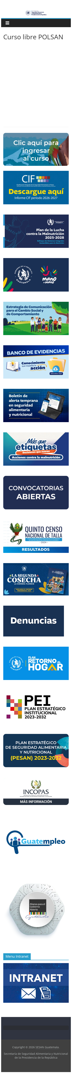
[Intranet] (36, 965)
